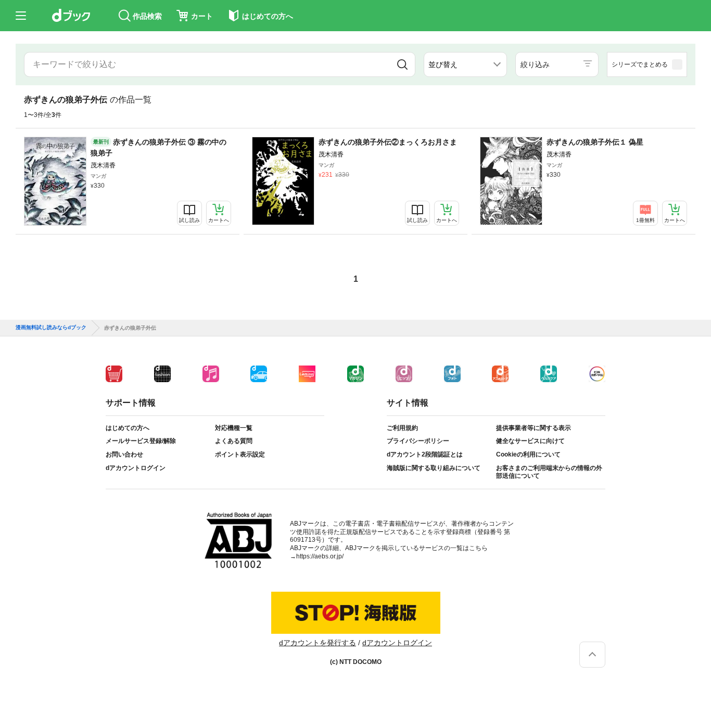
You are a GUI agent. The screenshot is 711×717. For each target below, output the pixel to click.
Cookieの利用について (528, 454)
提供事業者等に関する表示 (533, 428)
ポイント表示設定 (240, 454)
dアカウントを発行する (317, 642)
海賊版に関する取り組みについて (433, 468)
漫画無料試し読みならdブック (51, 327)
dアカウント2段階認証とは (425, 454)
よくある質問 (233, 441)
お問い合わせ (124, 454)
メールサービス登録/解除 (141, 441)
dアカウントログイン (136, 468)
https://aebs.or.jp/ (320, 556)
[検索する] (402, 64)
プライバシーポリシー (418, 441)
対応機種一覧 (233, 428)
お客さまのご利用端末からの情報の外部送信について (549, 472)
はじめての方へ (127, 428)
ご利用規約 (402, 428)
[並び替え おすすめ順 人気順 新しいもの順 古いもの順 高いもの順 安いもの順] (465, 64)
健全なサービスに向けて (530, 441)
